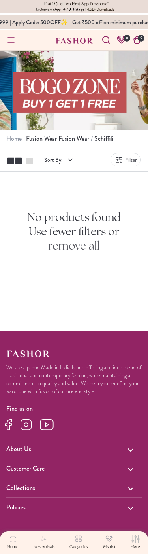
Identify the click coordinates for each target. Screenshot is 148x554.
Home (14, 138)
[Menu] (11, 40)
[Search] (106, 40)
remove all (74, 246)
